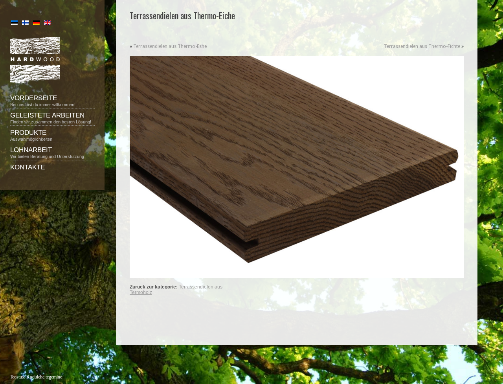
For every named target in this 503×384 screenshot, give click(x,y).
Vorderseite (42, 100)
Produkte (31, 135)
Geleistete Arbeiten (50, 118)
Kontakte (27, 167)
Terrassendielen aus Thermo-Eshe (170, 46)
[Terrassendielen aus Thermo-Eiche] (297, 167)
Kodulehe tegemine (44, 377)
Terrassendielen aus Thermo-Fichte (422, 46)
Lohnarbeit (47, 152)
